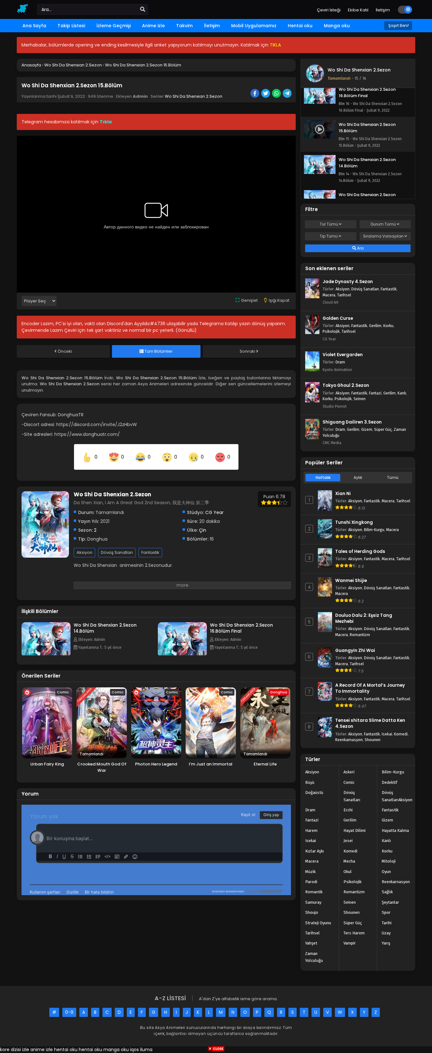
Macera (329, 295)
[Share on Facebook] (255, 93)
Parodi (311, 881)
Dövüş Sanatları (117, 552)
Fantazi (375, 393)
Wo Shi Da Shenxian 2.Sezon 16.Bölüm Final (241, 628)
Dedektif (389, 782)
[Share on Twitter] (266, 93)
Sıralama (383, 236)
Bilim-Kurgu (374, 529)
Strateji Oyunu (318, 922)
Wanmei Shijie (351, 581)
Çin (202, 530)
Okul (347, 871)
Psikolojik (331, 331)
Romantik (314, 891)
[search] (142, 9)
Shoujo (311, 912)
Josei (348, 840)
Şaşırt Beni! (398, 25)
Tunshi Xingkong (354, 522)
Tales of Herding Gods (360, 551)
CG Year (214, 512)
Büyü (309, 782)
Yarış (386, 943)
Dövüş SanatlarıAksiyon (397, 796)
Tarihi (387, 922)
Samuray (313, 902)
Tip (329, 236)
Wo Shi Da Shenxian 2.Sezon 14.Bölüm (105, 628)
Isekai (387, 734)
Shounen (372, 739)
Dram (340, 362)
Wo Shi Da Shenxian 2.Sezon (193, 96)
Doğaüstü (314, 792)
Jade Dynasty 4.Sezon (348, 282)
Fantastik (150, 552)
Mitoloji (389, 861)
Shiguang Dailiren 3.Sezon (352, 422)
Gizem (366, 429)
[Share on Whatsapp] (277, 93)
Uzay (386, 933)
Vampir (349, 943)
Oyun (386, 871)
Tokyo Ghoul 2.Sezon (346, 385)
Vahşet (311, 943)
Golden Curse (338, 318)
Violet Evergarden (343, 355)
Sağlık (387, 891)
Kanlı (402, 393)
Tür (329, 224)
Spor (386, 912)
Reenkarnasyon (349, 739)
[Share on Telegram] (288, 93)
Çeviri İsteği (329, 10)
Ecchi (348, 810)
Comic (349, 782)
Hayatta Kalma (395, 830)
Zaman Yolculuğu (314, 957)
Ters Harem (354, 933)
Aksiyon (84, 552)
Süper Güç (383, 429)
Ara (360, 248)
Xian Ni (343, 494)
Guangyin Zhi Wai (355, 650)
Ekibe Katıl (358, 10)
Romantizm (360, 634)
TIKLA (275, 45)
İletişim (383, 10)
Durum (383, 224)
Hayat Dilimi (354, 830)
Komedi (401, 734)
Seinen (360, 398)
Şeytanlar (390, 902)
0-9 (69, 1012)
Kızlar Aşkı (314, 851)
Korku (388, 325)
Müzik (310, 871)
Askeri (349, 772)
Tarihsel (344, 295)
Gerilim (375, 325)
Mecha (349, 861)
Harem (311, 830)
